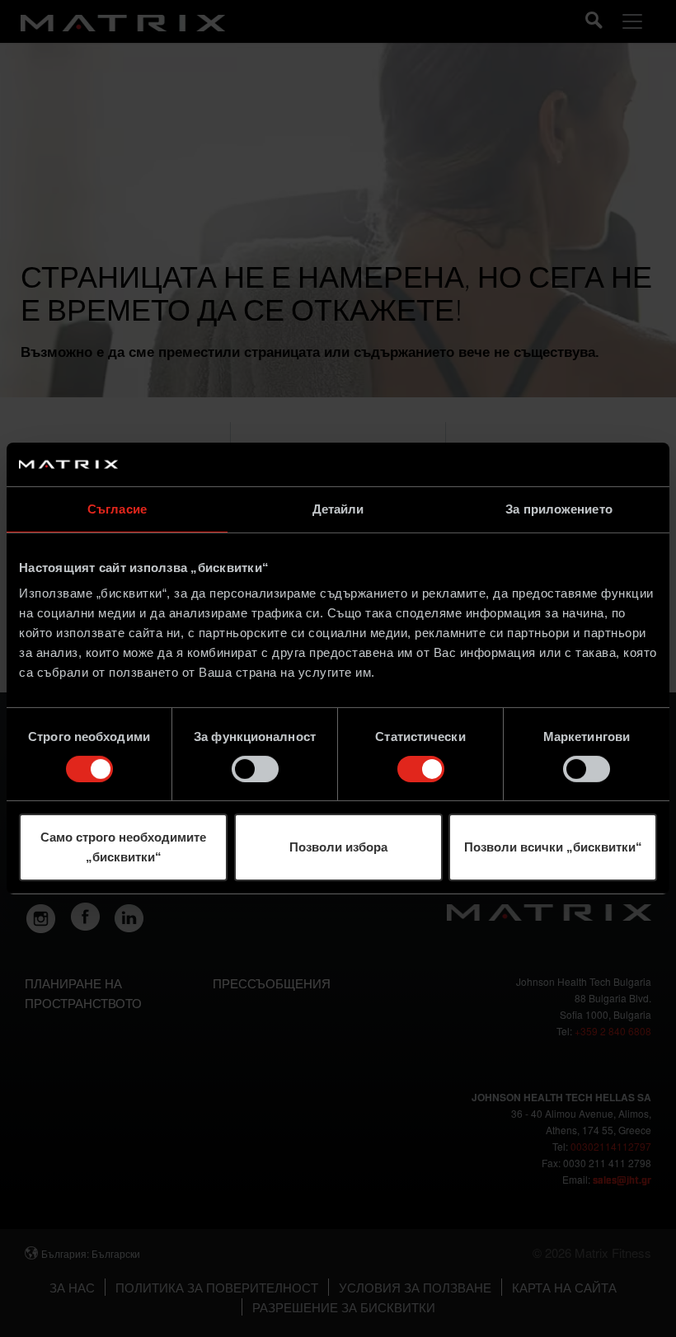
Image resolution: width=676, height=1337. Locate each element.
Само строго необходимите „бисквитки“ (123, 847)
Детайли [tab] (338, 508)
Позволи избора (338, 847)
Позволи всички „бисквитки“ (553, 847)
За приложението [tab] (559, 508)
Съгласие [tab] (117, 508)
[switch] (255, 769)
